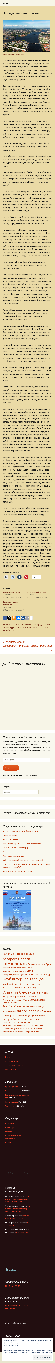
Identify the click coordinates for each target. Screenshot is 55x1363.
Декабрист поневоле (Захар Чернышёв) (27, 647)
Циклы (8, 1142)
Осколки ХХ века (40, 992)
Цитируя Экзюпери (9, 1012)
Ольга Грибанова (17, 992)
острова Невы (37, 1025)
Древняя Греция (9, 968)
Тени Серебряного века (17, 1006)
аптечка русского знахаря (13, 1015)
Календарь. (10, 1127)
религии (34, 1028)
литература (26, 1022)
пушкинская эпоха (21, 1028)
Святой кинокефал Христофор (15, 847)
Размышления (25, 996)
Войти (8, 1057)
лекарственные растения (12, 1022)
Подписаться (10, 768)
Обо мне (8, 1131)
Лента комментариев (14, 1065)
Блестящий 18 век (15, 964)
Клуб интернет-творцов (23, 979)
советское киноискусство (15, 1031)
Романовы (34, 997)
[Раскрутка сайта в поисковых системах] (11, 1269)
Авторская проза (16, 958)
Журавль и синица (10, 839)
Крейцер (7, 984)
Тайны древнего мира (27, 1003)
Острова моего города (13, 54)
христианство (33, 1031)
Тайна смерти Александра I (14, 856)
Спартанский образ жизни (14, 852)
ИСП (30, 971)
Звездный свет (11, 1102)
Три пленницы (11, 1106)
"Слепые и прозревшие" (19, 953)
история (42, 1016)
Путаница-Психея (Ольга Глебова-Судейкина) (21, 831)
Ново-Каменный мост (11, 592)
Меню (5, 3)
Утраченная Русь (38, 1006)
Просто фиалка (11, 1086)
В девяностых (22, 1232)
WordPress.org (11, 1069)
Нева (15, 630)
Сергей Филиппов (10, 835)
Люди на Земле (14, 641)
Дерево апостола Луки (39, 964)
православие (8, 1028)
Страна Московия (10, 1002)
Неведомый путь (9, 988)
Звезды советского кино (25, 968)
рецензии (42, 1029)
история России (12, 1019)
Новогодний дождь (13, 1091)
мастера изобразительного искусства (17, 1025)
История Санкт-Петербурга (31, 627)
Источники (9, 1123)
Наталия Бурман (35, 984)
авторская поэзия (29, 1011)
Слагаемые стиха (37, 999)
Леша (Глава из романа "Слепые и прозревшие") (23, 843)
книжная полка (30, 1019)
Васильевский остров (37, 592)
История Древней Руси (13, 974)
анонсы (47, 1011)
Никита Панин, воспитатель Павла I (17, 871)
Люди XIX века (20, 984)
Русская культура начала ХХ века (16, 1000)
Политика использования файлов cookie (37, 1352)
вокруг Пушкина (31, 1015)
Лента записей (11, 1061)
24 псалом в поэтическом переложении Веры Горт (17, 1199)
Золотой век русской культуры (15, 971)
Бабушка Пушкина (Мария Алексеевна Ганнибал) (23, 860)
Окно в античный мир (25, 987)
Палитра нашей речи (11, 996)
